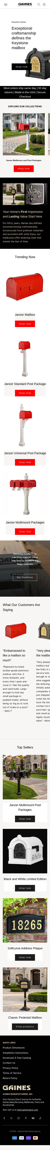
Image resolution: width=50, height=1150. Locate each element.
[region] (25, 49)
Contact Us (9, 1067)
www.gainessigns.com (27, 1114)
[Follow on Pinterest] (25, 1122)
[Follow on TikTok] (40, 1122)
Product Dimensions (14, 1051)
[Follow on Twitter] (11, 1122)
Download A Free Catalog (17, 1062)
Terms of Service (12, 1077)
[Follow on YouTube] (33, 1122)
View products (25, 1030)
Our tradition (25, 581)
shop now (22, 77)
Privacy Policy (10, 1072)
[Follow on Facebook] (4, 1122)
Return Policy (10, 1082)
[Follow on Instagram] (18, 1122)
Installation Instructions (15, 1056)
